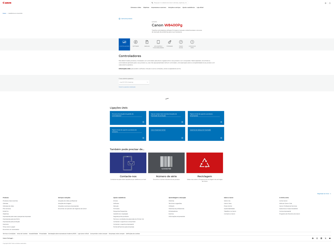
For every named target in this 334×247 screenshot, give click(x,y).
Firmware (170, 46)
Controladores (124, 46)
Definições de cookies (133, 233)
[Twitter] (325, 238)
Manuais (147, 46)
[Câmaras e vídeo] (141, 7)
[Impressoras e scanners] (167, 7)
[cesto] (329, 3)
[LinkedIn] (321, 238)
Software (136, 46)
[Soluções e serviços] (181, 7)
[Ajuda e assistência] (195, 7)
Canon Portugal (8, 238)
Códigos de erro (192, 47)
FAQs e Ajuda (181, 47)
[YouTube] (330, 238)
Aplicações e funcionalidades (158, 47)
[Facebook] (312, 238)
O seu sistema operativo (126, 78)
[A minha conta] (325, 3)
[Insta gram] (317, 238)
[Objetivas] (150, 7)
